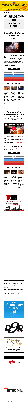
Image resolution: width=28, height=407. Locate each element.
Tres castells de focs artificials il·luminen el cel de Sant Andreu (14, 114)
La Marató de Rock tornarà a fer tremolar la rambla (13, 283)
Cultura (17, 118)
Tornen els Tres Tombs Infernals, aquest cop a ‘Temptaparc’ (14, 179)
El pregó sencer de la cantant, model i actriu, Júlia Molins (21, 95)
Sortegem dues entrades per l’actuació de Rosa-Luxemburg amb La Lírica (12, 294)
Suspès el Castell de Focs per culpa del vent (14, 34)
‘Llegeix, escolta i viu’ (7, 297)
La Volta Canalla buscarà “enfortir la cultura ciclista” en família (13, 96)
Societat (16, 37)
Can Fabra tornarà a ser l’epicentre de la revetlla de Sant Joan (6, 180)
